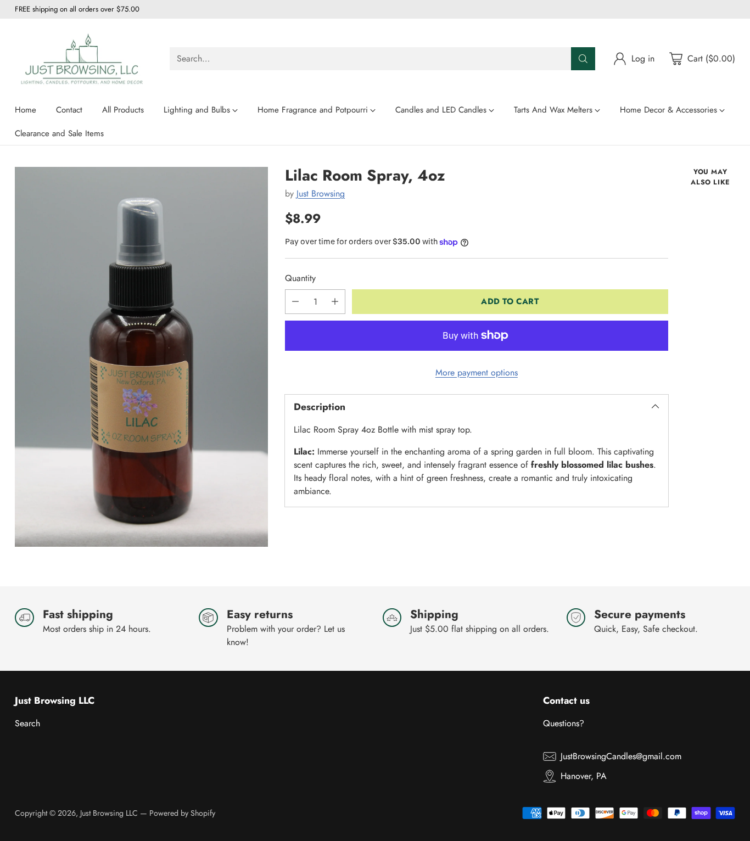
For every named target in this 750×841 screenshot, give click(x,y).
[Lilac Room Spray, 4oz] (141, 357)
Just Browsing (320, 193)
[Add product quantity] (335, 301)
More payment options (476, 372)
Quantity (300, 278)
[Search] (583, 58)
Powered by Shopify (182, 813)
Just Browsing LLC (109, 813)
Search (27, 723)
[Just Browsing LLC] (83, 58)
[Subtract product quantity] (295, 301)
